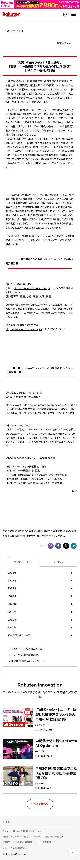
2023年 (12, 596)
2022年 (12, 604)
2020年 (12, 619)
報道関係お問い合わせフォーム (28, 661)
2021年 (12, 612)
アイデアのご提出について (15, 848)
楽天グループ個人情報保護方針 (48, 837)
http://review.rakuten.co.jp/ (32, 288)
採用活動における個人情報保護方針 (20, 842)
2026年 (12, 572)
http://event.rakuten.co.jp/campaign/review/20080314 (41, 405)
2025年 (12, 580)
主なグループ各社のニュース (26, 648)
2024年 (12, 588)
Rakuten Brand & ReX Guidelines (22, 831)
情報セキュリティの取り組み (15, 837)
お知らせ (58, 562)
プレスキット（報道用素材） (25, 655)
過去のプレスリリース (19, 635)
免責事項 (46, 842)
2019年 (12, 627)
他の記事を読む (41, 804)
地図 (7, 821)
